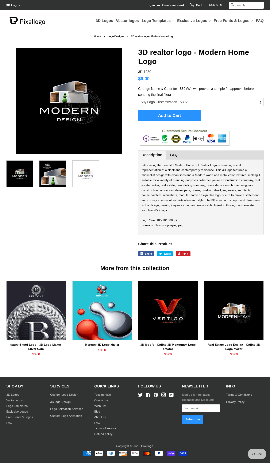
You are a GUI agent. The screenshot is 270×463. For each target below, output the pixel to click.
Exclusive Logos (192, 21)
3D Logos (13, 5)
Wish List (100, 405)
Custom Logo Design (64, 394)
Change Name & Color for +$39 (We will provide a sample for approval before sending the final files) (196, 91)
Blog (97, 411)
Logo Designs (116, 36)
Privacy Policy (235, 401)
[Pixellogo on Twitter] (140, 395)
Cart (199, 5)
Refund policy (103, 434)
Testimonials (102, 394)
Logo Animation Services (66, 408)
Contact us (101, 400)
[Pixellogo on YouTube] (171, 395)
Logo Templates (157, 21)
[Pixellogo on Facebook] (148, 395)
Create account (173, 5)
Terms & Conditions (239, 394)
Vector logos (127, 21)
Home (97, 36)
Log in (150, 5)
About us (100, 417)
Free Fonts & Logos (232, 21)
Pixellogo (147, 446)
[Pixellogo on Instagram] (163, 395)
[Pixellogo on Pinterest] (156, 395)
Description (152, 155)
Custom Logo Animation (66, 415)
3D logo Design (60, 401)
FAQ (260, 21)
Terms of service (105, 428)
